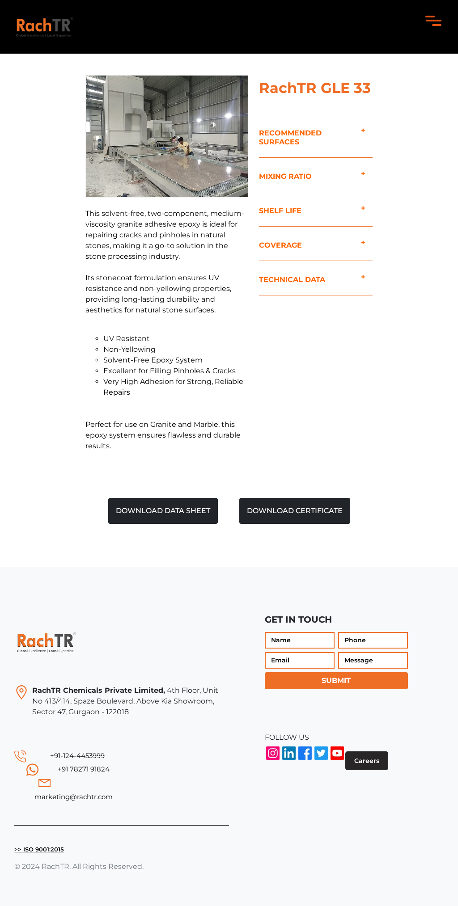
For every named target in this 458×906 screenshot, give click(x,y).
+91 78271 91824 (84, 769)
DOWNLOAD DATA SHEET (163, 510)
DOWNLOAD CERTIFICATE (295, 510)
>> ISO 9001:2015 (39, 849)
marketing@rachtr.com (73, 796)
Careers (366, 761)
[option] (167, 136)
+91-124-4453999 (77, 755)
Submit (336, 680)
